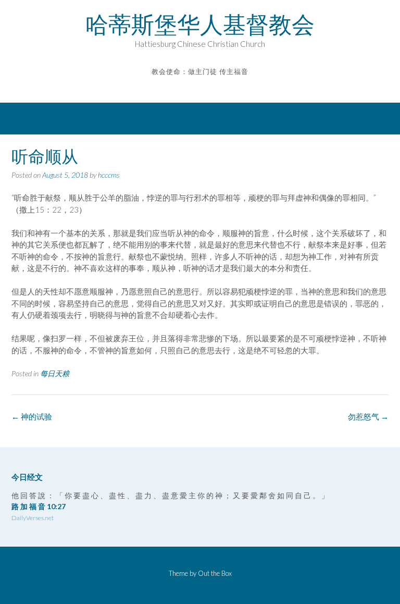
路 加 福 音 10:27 (38, 506)
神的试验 (31, 416)
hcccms (109, 174)
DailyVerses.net (32, 518)
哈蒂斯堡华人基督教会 (200, 24)
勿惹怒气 (368, 416)
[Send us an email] (193, 87)
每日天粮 (54, 373)
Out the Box (215, 573)
